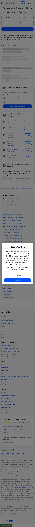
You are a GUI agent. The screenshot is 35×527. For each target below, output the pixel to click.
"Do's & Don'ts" (15, 265)
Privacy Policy (13, 254)
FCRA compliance (12, 263)
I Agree (18, 275)
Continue (17, 280)
